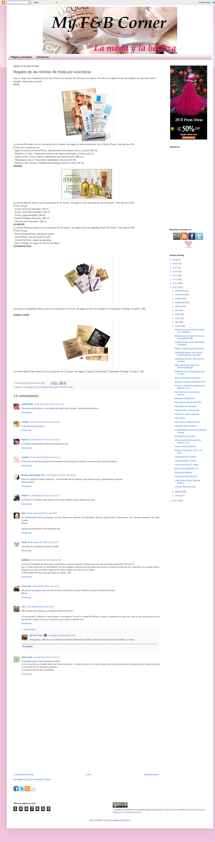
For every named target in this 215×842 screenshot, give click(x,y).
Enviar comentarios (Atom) (38, 779)
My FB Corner (36, 635)
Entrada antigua (151, 774)
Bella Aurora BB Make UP (186, 468)
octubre (178, 298)
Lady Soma (180, 418)
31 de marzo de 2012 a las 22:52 (46, 560)
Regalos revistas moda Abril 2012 (190, 382)
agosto (178, 306)
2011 (175, 500)
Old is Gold (27, 657)
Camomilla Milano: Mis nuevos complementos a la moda (189, 353)
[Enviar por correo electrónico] (52, 383)
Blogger (126, 820)
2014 (175, 279)
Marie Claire (53, 387)
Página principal (21, 56)
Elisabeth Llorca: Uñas (185, 436)
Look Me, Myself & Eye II (186, 426)
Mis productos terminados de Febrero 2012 (188, 441)
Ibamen (25, 439)
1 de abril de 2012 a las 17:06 (61, 635)
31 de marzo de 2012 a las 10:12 (49, 404)
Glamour (44, 387)
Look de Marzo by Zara (185, 487)
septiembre (180, 302)
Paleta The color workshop (187, 414)
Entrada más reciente (24, 774)
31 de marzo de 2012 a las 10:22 (45, 422)
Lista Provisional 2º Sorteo (187, 465)
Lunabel (25, 457)
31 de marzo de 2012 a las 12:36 (60, 475)
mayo (178, 318)
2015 (175, 275)
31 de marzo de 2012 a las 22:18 (43, 542)
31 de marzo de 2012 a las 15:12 (44, 495)
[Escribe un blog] (55, 383)
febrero (178, 492)
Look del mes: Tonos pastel (187, 410)
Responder (27, 412)
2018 (175, 264)
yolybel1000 (27, 404)
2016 (175, 271)
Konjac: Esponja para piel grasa (189, 348)
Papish (25, 495)
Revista (62, 387)
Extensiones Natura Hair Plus (188, 402)
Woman (70, 387)
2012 (175, 287)
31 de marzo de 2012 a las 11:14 (45, 457)
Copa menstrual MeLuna (186, 476)
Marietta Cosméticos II (185, 398)
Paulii (24, 542)
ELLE (37, 387)
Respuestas (30, 629)
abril (177, 322)
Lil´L (24, 607)
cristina (25, 422)
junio (177, 314)
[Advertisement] (86, 748)
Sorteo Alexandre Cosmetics (188, 378)
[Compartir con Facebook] (61, 383)
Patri (24, 513)
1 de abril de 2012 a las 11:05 (45, 586)
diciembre (180, 291)
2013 (175, 283)
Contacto (42, 56)
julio (177, 310)
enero (178, 495)
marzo (178, 326)
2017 (175, 268)
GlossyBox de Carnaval (185, 406)
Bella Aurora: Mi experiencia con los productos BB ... (189, 337)
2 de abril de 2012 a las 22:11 (46, 657)
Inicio (89, 774)
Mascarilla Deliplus (183, 472)
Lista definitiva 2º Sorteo (186, 461)
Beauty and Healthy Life (33, 475)
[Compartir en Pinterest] (64, 383)
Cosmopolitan (28, 387)
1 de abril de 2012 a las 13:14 (40, 607)
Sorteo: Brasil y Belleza (185, 446)
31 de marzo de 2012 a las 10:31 (45, 439)
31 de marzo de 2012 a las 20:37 (42, 513)
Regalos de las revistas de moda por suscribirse (190, 330)
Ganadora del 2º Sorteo (185, 457)
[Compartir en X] (58, 383)
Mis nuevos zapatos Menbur (187, 422)
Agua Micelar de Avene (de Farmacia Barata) (187, 366)
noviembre (180, 294)
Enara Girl (26, 586)
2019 (175, 260)
